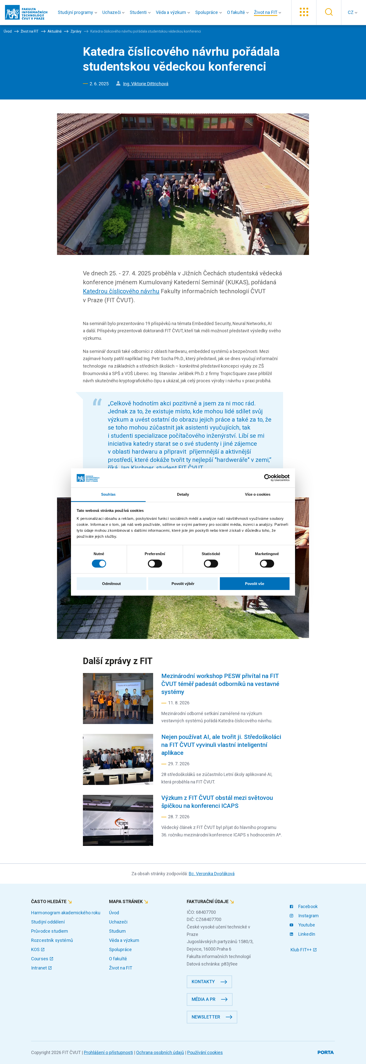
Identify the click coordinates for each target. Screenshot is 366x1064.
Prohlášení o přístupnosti (108, 1052)
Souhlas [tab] (108, 494)
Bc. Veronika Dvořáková (212, 873)
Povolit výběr (183, 583)
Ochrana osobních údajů (160, 1052)
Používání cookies (205, 1052)
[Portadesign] (326, 1051)
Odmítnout (111, 583)
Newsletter (206, 1016)
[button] (78, 12)
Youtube (306, 924)
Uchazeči (118, 921)
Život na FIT (120, 967)
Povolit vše (254, 583)
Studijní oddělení (48, 921)
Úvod (114, 912)
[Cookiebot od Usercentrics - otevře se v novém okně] (268, 478)
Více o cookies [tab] (257, 494)
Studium (117, 931)
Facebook (307, 906)
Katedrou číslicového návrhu (121, 291)
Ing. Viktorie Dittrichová (145, 83)
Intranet (39, 967)
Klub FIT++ (302, 949)
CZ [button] (351, 12)
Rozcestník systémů (52, 940)
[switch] (155, 564)
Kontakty (203, 981)
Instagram (308, 915)
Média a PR (203, 999)
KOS (36, 949)
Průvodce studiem (49, 931)
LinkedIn (306, 934)
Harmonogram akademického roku (66, 912)
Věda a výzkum (124, 940)
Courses (40, 958)
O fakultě (118, 958)
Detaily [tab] (183, 494)
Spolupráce (120, 949)
